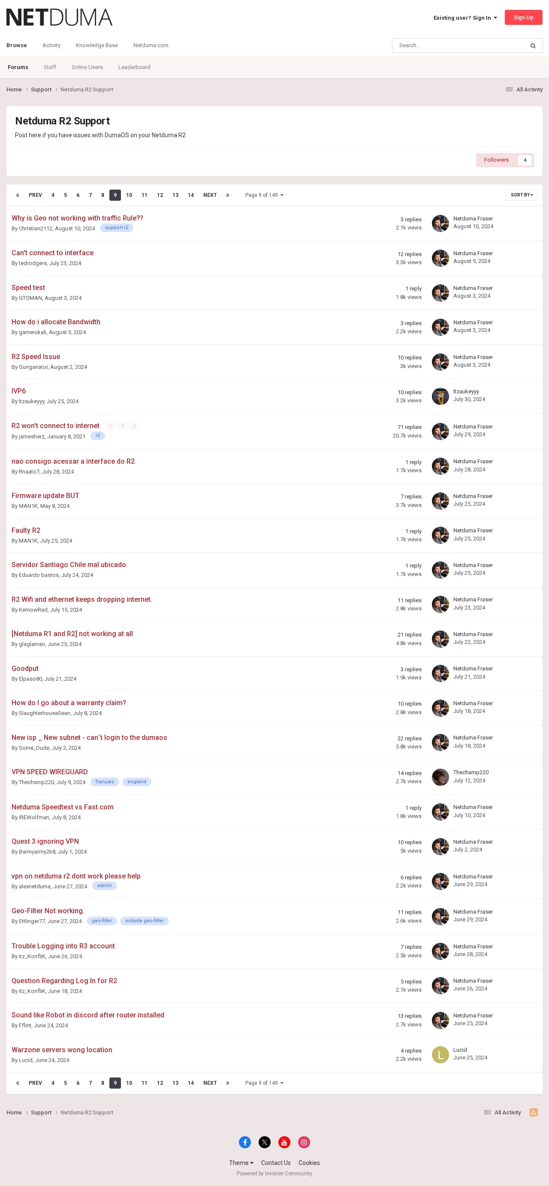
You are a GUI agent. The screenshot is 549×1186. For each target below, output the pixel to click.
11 (145, 195)
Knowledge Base (97, 45)
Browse (16, 45)
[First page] (18, 195)
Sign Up (524, 17)
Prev (35, 195)
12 (160, 195)
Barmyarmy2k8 (37, 851)
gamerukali (32, 332)
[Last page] (228, 195)
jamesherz (32, 436)
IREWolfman (34, 817)
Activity (51, 45)
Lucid (26, 1060)
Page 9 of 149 (263, 195)
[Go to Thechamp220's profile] (440, 777)
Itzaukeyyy (31, 401)
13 (175, 195)
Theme (239, 1162)
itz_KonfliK (32, 956)
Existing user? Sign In (464, 18)
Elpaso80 (30, 679)
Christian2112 (35, 228)
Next (210, 195)
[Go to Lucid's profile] (440, 1054)
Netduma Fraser (473, 218)
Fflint (25, 1025)
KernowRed (33, 610)
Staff (50, 67)
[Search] (533, 45)
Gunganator (33, 367)
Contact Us (276, 1162)
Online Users (87, 67)
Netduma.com (151, 45)
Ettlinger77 (32, 921)
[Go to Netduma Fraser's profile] (440, 223)
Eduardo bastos (39, 575)
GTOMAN (30, 298)
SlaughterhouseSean (44, 713)
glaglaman (32, 644)
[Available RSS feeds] (534, 1113)
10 (129, 195)
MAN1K (28, 506)
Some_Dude (34, 748)
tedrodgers (33, 263)
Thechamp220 (36, 782)
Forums (18, 67)
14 (191, 195)
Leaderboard (134, 67)
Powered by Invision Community (274, 1174)
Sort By (521, 195)
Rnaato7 (29, 471)
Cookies (309, 1162)
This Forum (499, 45)
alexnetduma (35, 886)
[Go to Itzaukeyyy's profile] (440, 396)
